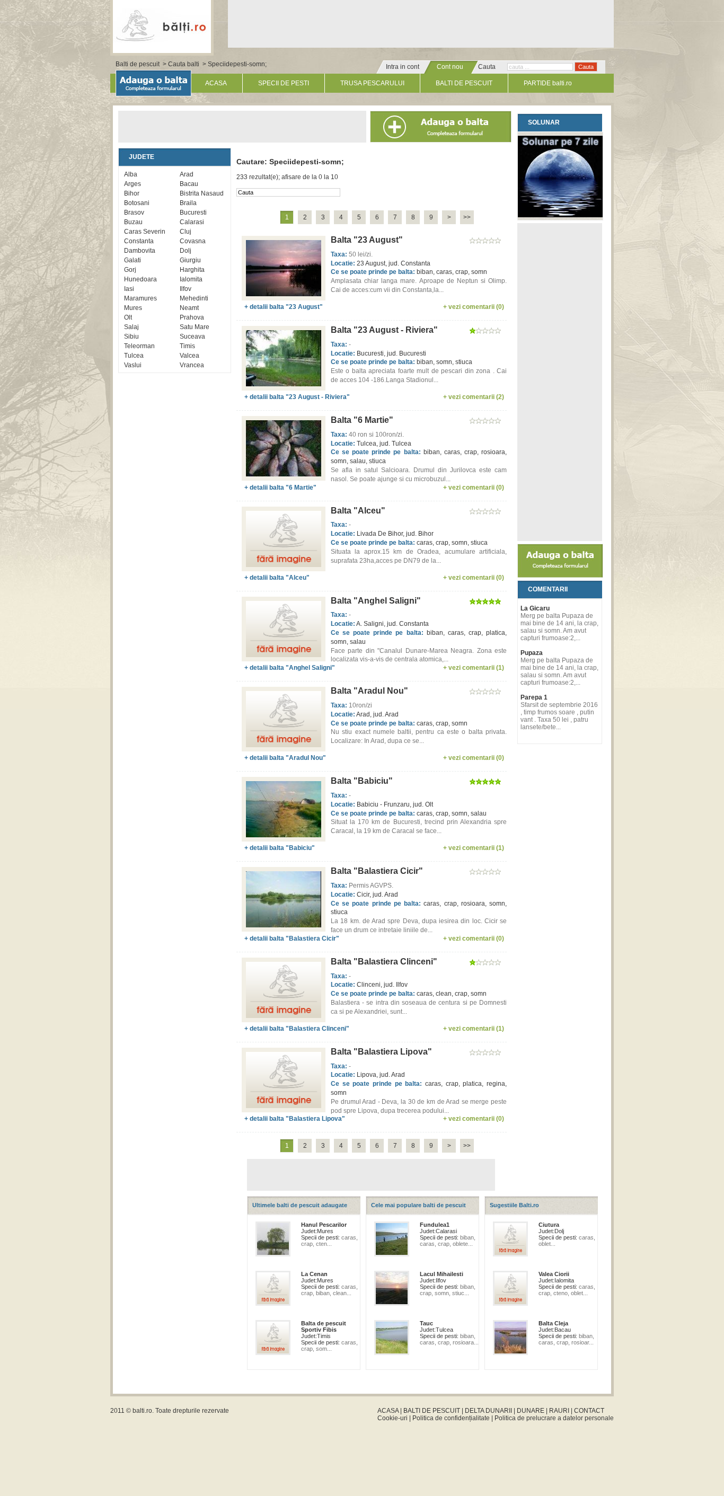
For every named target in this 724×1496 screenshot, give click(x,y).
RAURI (559, 1410)
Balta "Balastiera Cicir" (377, 870)
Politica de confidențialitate (451, 1418)
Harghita (192, 269)
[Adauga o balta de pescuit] (560, 575)
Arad (186, 174)
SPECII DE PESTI (283, 83)
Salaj (131, 327)
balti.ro (142, 1410)
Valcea (189, 355)
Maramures (140, 298)
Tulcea (134, 355)
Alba (130, 174)
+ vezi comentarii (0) (473, 307)
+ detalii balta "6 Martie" (280, 487)
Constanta (139, 241)
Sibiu (131, 336)
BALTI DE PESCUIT (464, 83)
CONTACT (589, 1410)
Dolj (185, 250)
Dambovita (139, 250)
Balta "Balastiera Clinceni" (384, 961)
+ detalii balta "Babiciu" (279, 848)
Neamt (189, 308)
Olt (128, 317)
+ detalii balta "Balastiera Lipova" (294, 1118)
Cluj (185, 231)
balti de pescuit (162, 25)
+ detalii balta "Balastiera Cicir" (291, 938)
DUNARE (530, 1410)
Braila (188, 203)
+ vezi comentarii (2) (473, 397)
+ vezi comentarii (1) (473, 667)
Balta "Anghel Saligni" (376, 600)
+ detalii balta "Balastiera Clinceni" (296, 1028)
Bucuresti (193, 212)
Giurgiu (190, 260)
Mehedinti (194, 298)
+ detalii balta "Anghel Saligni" (289, 667)
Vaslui (133, 365)
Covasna (193, 241)
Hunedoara (140, 279)
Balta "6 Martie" (362, 419)
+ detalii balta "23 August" (283, 307)
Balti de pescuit (138, 64)
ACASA (216, 83)
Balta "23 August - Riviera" (384, 329)
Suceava (192, 336)
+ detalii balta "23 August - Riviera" (297, 397)
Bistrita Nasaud (202, 193)
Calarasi (192, 222)
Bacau (189, 184)
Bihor (131, 193)
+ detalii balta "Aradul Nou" (285, 758)
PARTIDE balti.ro (548, 83)
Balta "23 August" (367, 239)
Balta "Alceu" (358, 510)
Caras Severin (144, 231)
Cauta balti (183, 64)
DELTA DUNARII (488, 1410)
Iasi (129, 289)
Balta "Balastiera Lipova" (381, 1051)
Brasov (134, 212)
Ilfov (185, 289)
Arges (132, 184)
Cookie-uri (392, 1418)
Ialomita (191, 279)
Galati (132, 260)
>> (467, 217)
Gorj (130, 269)
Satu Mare (194, 327)
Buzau (133, 222)
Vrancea (192, 365)
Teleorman (139, 346)
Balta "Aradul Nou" (369, 690)
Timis (187, 346)
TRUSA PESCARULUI (372, 83)
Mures (133, 308)
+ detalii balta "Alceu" (277, 577)
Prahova (192, 317)
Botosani (136, 203)
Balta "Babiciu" (362, 780)
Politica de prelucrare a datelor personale (554, 1418)
